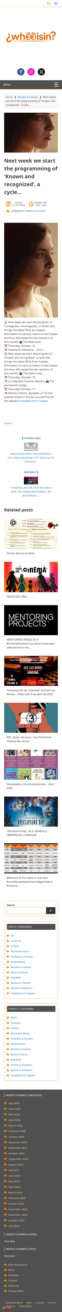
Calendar (13, 1275)
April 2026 (14, 1120)
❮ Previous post (31, 438)
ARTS (14, 1017)
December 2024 (17, 1209)
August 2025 (15, 1164)
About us (13, 1285)
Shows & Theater (21, 982)
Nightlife (16, 977)
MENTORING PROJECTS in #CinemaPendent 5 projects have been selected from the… (31, 643)
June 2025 (14, 1175)
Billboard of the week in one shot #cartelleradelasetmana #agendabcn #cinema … (30, 881)
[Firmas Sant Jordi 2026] (31, 534)
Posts (11, 1269)
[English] (6, 1307)
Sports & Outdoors (21, 988)
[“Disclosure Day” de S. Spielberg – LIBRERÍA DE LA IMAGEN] (31, 812)
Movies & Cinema (28, 97)
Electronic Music (20, 951)
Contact (12, 1280)
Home (9, 97)
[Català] (3, 1307)
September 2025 (18, 1159)
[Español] (9, 1307)
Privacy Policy (15, 1290)
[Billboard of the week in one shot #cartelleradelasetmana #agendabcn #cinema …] (31, 858)
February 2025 (17, 1198)
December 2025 (17, 1142)
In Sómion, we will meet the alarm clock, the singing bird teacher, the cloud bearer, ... (31, 491)
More (39, 350)
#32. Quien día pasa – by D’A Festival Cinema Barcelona (29, 739)
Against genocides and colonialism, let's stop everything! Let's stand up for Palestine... (31, 457)
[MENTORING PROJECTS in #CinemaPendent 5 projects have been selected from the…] (31, 620)
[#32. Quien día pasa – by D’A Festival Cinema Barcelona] (31, 718)
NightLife (16, 1059)
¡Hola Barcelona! (17, 1264)
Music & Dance (19, 1054)
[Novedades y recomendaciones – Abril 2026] (31, 765)
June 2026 (14, 1108)
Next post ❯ (31, 472)
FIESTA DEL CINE (17, 596)
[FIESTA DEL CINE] (31, 577)
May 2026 (14, 1114)
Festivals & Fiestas (22, 956)
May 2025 (14, 1181)
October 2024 (16, 1220)
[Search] (50, 910)
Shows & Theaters (21, 1064)
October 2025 (16, 1153)
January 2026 (16, 1136)
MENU (7, 84)
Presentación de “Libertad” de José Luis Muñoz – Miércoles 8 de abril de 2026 (31, 692)
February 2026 (17, 1131)
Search (11, 905)
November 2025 (17, 1147)
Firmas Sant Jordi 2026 (20, 553)
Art (12, 935)
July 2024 (13, 1226)
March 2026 (15, 1125)
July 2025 (13, 1170)
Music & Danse (19, 972)
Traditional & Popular (23, 993)
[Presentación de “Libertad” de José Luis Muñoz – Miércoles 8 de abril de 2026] (31, 671)
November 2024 (17, 1214)
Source (8, 423)
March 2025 (15, 1192)
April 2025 (14, 1186)
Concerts (16, 940)
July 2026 (13, 1103)
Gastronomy (18, 961)
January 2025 (16, 1203)
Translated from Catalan (33, 401)
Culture (15, 946)
